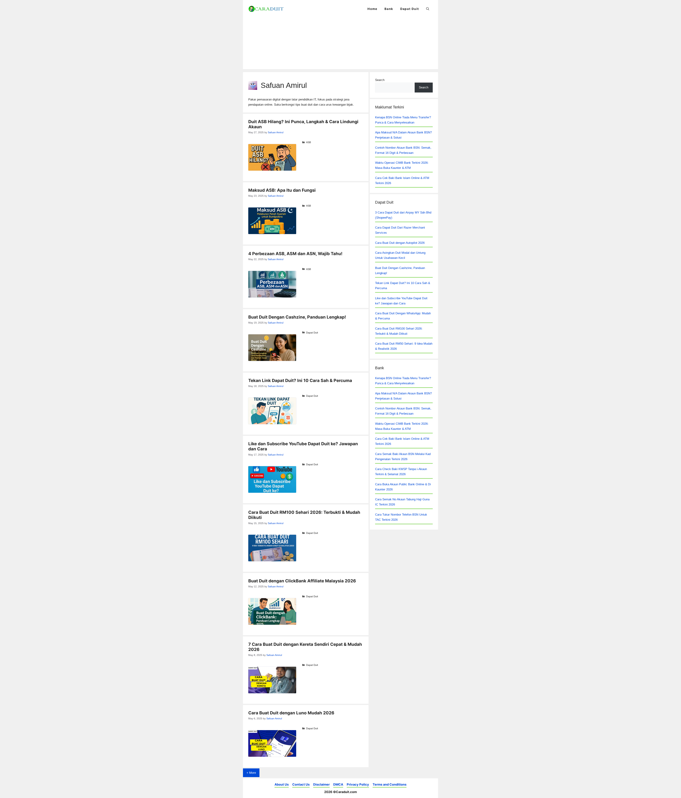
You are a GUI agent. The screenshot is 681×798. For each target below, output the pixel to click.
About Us (282, 784)
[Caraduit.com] (266, 9)
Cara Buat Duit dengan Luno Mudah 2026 (291, 712)
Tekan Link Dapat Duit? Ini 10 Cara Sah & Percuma (300, 380)
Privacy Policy (358, 784)
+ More (251, 772)
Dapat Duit (409, 9)
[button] (428, 9)
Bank (388, 9)
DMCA (338, 784)
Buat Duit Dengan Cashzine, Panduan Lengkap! (297, 317)
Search (379, 80)
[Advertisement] (340, 44)
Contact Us (301, 784)
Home (372, 9)
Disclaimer (321, 784)
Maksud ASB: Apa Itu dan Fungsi (282, 190)
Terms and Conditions (389, 784)
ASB (308, 142)
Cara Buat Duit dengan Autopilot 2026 (400, 243)
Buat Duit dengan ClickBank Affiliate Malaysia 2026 (302, 580)
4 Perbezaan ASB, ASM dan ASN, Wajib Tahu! (295, 253)
